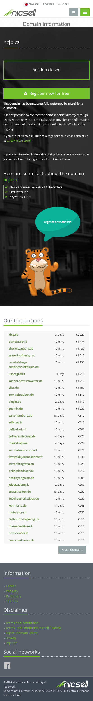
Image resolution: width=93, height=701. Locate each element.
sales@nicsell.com (19, 140)
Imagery (12, 591)
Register (48, 4)
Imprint (11, 643)
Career (11, 586)
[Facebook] (7, 665)
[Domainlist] (73, 12)
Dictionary (13, 596)
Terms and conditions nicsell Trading (33, 628)
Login (64, 4)
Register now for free (48, 93)
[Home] (19, 13)
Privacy (10, 638)
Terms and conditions (21, 623)
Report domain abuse (21, 633)
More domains (72, 549)
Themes (12, 601)
